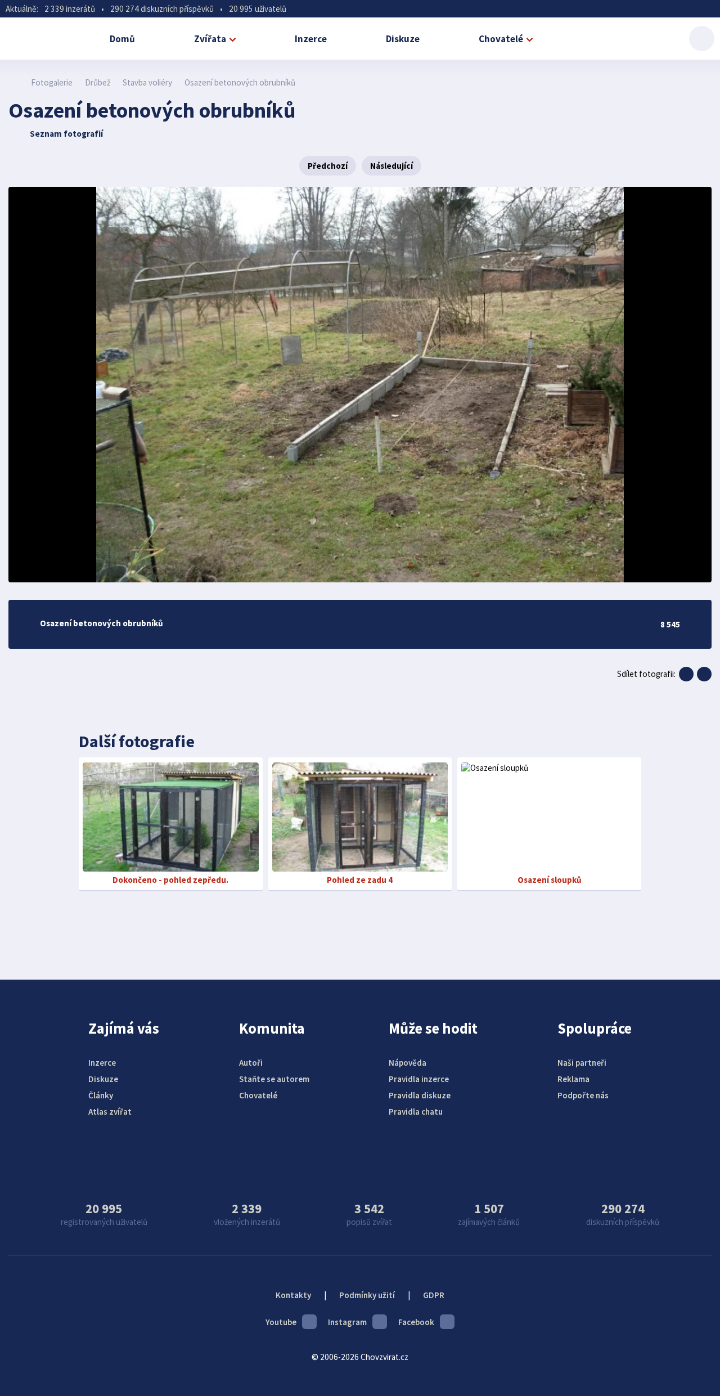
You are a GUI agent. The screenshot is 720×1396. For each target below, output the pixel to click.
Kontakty (293, 1295)
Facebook (416, 1322)
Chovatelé (501, 39)
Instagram (347, 1322)
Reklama (573, 1079)
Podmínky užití (367, 1295)
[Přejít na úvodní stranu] (14, 82)
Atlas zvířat (110, 1111)
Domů (122, 39)
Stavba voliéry (147, 82)
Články (100, 1095)
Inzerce (311, 39)
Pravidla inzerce (419, 1079)
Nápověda (407, 1062)
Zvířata (210, 39)
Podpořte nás (583, 1095)
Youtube (281, 1322)
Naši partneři (581, 1062)
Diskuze (403, 39)
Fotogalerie (52, 82)
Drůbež (97, 82)
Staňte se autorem (274, 1079)
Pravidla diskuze (420, 1095)
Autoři (251, 1062)
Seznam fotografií (66, 133)
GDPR (433, 1295)
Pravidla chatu (416, 1111)
